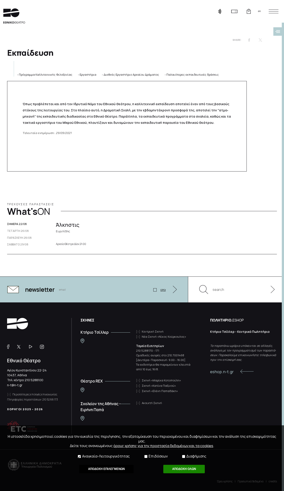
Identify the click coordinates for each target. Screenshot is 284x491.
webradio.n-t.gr (220, 11)
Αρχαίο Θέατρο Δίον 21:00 (71, 244)
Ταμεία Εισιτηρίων (150, 346)
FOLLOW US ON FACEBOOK (10, 346)
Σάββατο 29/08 (17, 244)
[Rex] (82, 390)
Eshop (248, 11)
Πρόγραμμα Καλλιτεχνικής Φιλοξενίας (45, 75)
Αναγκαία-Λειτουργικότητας (106, 456)
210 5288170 (144, 351)
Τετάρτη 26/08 (18, 231)
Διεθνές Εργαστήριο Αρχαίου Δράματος (131, 75)
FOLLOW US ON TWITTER (21, 346)
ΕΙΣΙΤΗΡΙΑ (234, 11)
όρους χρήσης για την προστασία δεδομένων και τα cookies (163, 445)
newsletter (40, 290)
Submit (270, 289)
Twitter (260, 40)
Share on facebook (249, 40)
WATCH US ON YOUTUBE (32, 346)
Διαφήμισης (196, 456)
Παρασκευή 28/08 (19, 238)
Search (203, 289)
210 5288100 (34, 380)
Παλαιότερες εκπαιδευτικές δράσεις (192, 75)
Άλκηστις (67, 227)
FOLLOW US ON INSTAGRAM (43, 346)
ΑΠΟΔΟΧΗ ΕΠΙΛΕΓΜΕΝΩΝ (106, 469)
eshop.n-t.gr (222, 371)
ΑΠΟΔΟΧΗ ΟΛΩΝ (184, 469)
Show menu (277, 31)
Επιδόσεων (158, 456)
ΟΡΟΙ (163, 290)
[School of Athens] (82, 418)
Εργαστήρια (88, 75)
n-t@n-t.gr (14, 385)
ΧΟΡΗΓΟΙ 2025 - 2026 (25, 409)
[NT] (82, 341)
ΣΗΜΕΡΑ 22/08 (17, 224)
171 (157, 351)
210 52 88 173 (50, 399)
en (259, 11)
